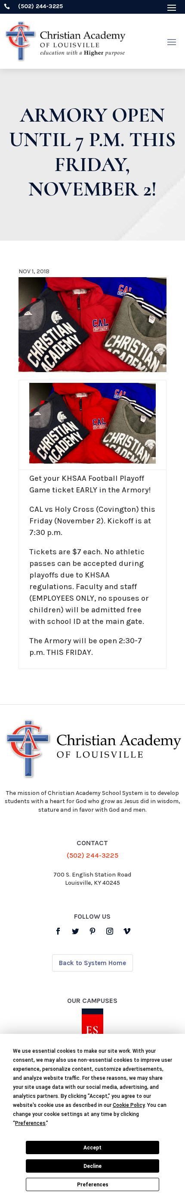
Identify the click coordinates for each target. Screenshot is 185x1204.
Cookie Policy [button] (129, 1105)
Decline (92, 1166)
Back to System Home (92, 963)
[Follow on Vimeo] (127, 931)
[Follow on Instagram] (110, 931)
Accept (92, 1148)
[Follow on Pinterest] (92, 931)
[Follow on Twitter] (75, 931)
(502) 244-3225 (92, 855)
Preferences (92, 1185)
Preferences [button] (30, 1123)
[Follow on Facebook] (58, 931)
